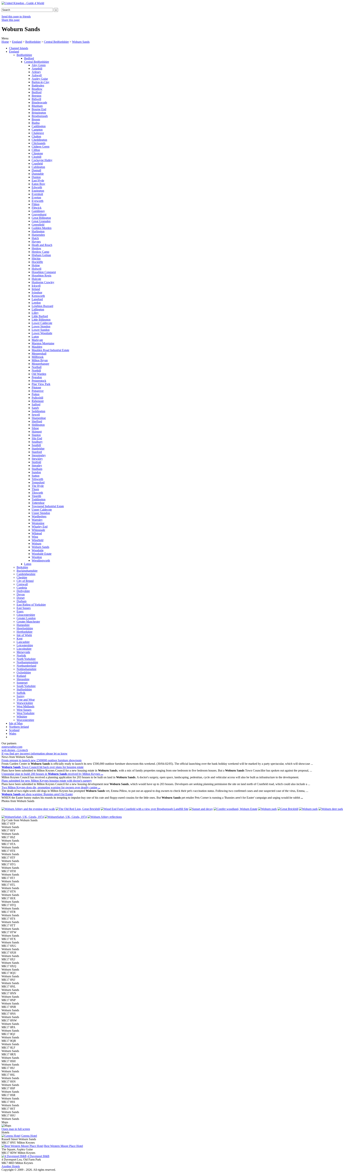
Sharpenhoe (39, 418)
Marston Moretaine (43, 343)
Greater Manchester (28, 621)
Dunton (36, 177)
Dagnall (36, 170)
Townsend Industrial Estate (48, 506)
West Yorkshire (26, 713)
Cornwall (22, 584)
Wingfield (37, 540)
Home (5, 41)
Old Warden (39, 373)
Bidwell (36, 99)
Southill (36, 445)
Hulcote (36, 278)
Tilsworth (37, 492)
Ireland (36, 289)
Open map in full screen (16, 1129)
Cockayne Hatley (42, 160)
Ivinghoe (37, 292)
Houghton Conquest (44, 272)
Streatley (37, 465)
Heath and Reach (42, 245)
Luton (35, 336)
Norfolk (21, 655)
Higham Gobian (41, 255)
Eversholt (37, 194)
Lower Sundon (41, 329)
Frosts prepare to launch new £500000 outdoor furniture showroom (41, 760)
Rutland (21, 675)
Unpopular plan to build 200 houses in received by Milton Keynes (52, 773)
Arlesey (36, 72)
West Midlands (25, 706)
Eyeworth (37, 200)
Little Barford (40, 316)
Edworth (37, 187)
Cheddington (39, 139)
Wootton (37, 557)
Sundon (36, 472)
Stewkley (37, 458)
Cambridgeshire (26, 574)
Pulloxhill (37, 397)
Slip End (37, 438)
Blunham (37, 105)
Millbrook (38, 357)
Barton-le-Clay (40, 82)
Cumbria (22, 587)
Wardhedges (39, 516)
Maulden (37, 346)
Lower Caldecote (42, 323)
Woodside (38, 550)
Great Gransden (41, 221)
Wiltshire (22, 716)
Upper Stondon (41, 513)
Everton (36, 197)
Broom (36, 119)
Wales (12, 733)
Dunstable (38, 173)
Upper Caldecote (42, 509)
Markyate (37, 340)
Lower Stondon (41, 326)
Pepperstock (39, 380)
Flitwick (36, 207)
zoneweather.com (12, 746)
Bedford (29, 58)
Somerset (22, 682)
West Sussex (24, 709)
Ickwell (36, 285)
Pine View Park (41, 384)
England (17, 41)
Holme (36, 265)
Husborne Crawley (43, 282)
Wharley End (40, 526)
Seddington (38, 411)
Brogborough (40, 116)
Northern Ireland (19, 726)
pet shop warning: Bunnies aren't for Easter (37, 794)
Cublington (38, 167)
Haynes (36, 241)
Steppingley (39, 455)
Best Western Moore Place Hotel (63, 1146)
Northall (36, 367)
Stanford (37, 452)
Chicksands (38, 143)
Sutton (35, 475)
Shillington (38, 424)
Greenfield (38, 224)
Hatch (35, 238)
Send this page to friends (16, 16)
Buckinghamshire (27, 570)
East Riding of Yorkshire (31, 604)
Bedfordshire (33, 41)
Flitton (35, 204)
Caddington (39, 126)
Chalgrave (38, 133)
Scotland (14, 730)
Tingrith (36, 496)
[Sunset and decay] (201, 809)
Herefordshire (25, 628)
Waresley (37, 519)
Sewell (36, 414)
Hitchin (36, 258)
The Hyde (38, 485)
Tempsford (38, 482)
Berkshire (22, 567)
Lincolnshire (24, 648)
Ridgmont (38, 401)
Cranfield (37, 163)
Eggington (38, 190)
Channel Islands (18, 48)
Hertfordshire (24, 631)
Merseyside (23, 652)
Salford (36, 404)
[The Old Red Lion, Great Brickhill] (78, 809)
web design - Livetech (15, 750)
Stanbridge (38, 448)
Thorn (35, 489)
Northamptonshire (27, 662)
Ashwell (37, 75)
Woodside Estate (41, 553)
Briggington (39, 112)
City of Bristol (25, 580)
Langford (37, 299)
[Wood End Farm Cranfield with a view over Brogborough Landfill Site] (144, 809)
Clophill (36, 156)
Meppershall (39, 353)
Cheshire (22, 577)
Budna (36, 122)
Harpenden (38, 234)
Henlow (36, 248)
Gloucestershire (26, 614)
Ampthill (37, 68)
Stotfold (36, 462)
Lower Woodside (42, 333)
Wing (35, 536)
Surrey (21, 696)
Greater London (26, 618)
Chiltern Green (40, 146)
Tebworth (37, 479)
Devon (21, 594)
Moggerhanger (40, 363)
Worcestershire (25, 720)
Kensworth (38, 295)
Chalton (36, 136)
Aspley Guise (40, 78)
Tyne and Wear (26, 699)
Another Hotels (11, 1166)
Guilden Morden (41, 228)
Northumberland (26, 665)
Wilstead (37, 533)
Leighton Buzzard (42, 306)
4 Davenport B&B (38, 1156)
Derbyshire (23, 591)
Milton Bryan (40, 360)
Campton (37, 129)
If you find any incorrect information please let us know (34, 753)
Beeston (36, 95)
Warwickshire (25, 703)
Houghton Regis (41, 275)
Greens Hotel (29, 1135)
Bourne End (39, 109)
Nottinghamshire (26, 669)
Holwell (36, 268)
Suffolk (21, 692)
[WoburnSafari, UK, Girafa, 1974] (23, 816)
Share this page (11, 19)
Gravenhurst (39, 214)
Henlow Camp (40, 251)
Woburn (36, 543)
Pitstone (36, 387)
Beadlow (37, 88)
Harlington (38, 231)
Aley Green (39, 65)
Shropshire (23, 679)
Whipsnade (38, 530)
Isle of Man (16, 723)
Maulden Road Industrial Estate (50, 350)
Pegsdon (37, 377)
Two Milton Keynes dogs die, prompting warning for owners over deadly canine (51, 787)
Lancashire (23, 642)
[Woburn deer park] (330, 809)
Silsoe (35, 428)
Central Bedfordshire (56, 41)
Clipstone (37, 153)
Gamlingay (38, 211)
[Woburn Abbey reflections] (104, 816)
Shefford (37, 421)
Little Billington (41, 319)
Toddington (38, 499)
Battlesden (38, 85)
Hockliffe (37, 262)
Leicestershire (25, 645)
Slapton (36, 435)
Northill (36, 370)
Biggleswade (39, 102)
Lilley (35, 312)
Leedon (36, 302)
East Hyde (38, 180)
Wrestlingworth (41, 560)
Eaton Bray (38, 183)
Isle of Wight (24, 635)
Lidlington (38, 309)
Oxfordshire (24, 672)
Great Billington (41, 217)
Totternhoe (38, 502)
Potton (35, 394)
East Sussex (24, 608)
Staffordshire (24, 689)
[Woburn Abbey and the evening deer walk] (28, 809)
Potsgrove (38, 390)
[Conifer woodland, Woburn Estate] (235, 809)
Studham (37, 468)
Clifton (36, 150)
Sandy (35, 407)
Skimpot (37, 431)
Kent (19, 638)
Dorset (21, 597)
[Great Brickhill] (288, 809)
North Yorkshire (26, 658)
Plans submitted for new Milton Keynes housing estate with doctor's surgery (47, 780)
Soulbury (37, 441)
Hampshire (23, 625)
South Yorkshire (26, 686)
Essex (20, 611)
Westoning (38, 523)
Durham (21, 601)
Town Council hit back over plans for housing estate (43, 767)
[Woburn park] (267, 809)
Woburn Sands (81, 41)
